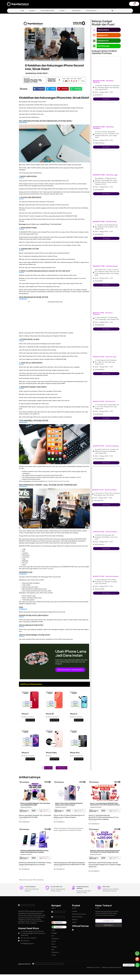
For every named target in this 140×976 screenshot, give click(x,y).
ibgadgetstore (103, 41)
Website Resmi (103, 30)
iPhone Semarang (38, 880)
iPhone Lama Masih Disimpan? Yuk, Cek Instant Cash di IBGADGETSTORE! (35, 816)
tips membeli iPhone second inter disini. (57, 481)
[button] (112, 10)
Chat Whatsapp (103, 46)
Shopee (80, 278)
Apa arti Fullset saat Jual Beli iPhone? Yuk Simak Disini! (43, 224)
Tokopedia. (50, 568)
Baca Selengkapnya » (24, 821)
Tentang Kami (76, 10)
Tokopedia (22, 280)
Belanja (32, 10)
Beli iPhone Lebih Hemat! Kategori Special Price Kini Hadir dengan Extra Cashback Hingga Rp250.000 (105, 864)
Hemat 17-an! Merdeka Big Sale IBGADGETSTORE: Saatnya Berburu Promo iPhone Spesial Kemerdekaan (104, 817)
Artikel (62, 10)
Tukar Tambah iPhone (47, 10)
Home (22, 10)
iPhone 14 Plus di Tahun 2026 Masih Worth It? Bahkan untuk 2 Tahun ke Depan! (69, 816)
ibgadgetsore (103, 35)
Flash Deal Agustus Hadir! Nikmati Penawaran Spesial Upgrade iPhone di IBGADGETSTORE (69, 863)
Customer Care (91, 10)
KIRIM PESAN (108, 925)
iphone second (27, 880)
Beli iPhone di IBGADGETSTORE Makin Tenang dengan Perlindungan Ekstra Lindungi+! (35, 863)
